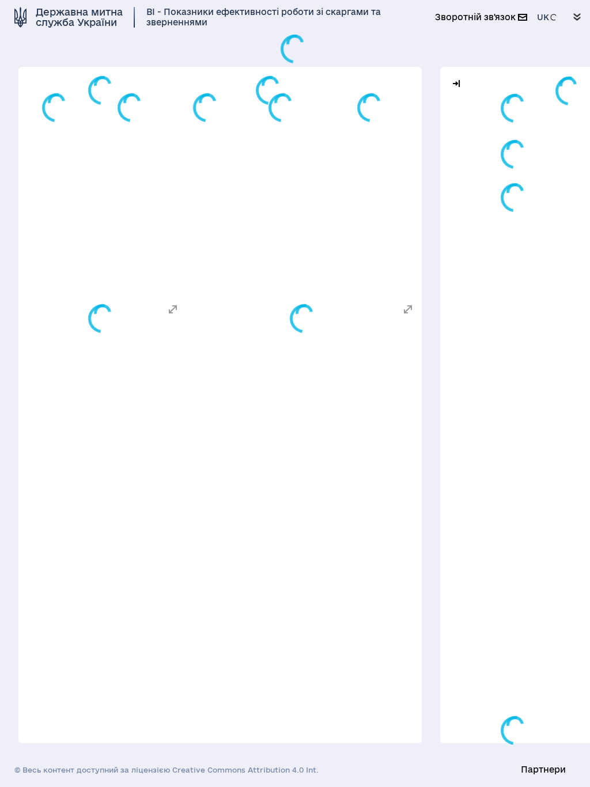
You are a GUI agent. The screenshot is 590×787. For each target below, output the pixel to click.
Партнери (543, 769)
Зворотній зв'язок (476, 17)
